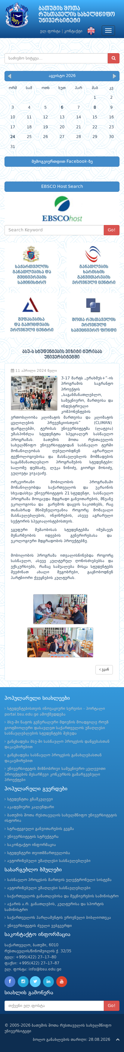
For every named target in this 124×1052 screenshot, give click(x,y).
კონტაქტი (73, 31)
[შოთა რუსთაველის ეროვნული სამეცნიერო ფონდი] (93, 315)
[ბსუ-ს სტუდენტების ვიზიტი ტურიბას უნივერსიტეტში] (62, 609)
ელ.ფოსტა (50, 31)
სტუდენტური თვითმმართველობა (38, 853)
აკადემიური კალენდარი (30, 807)
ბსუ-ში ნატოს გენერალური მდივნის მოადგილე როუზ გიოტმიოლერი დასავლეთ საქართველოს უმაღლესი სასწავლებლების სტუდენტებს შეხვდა (57, 727)
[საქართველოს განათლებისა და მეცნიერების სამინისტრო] (31, 265)
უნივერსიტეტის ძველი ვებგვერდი (39, 926)
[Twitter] (35, 981)
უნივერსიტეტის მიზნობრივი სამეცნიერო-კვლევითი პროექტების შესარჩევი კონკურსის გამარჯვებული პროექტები (55, 774)
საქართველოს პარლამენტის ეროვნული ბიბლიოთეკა (59, 918)
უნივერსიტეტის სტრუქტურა (33, 837)
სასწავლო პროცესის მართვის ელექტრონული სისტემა (59, 880)
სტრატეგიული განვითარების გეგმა (40, 829)
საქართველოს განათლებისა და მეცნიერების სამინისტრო (63, 896)
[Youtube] (61, 981)
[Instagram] (23, 981)
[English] (90, 31)
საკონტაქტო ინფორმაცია (31, 845)
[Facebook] (10, 981)
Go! (112, 230)
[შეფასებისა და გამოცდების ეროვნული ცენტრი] (31, 315)
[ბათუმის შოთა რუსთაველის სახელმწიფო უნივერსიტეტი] (16, 16)
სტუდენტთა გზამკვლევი (30, 799)
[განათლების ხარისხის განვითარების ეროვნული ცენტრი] (93, 265)
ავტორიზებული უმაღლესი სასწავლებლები (49, 861)
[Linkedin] (48, 981)
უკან (105, 669)
